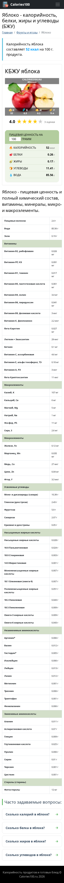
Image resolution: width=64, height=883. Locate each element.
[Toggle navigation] (57, 4)
